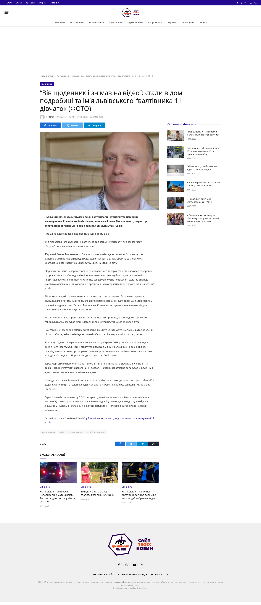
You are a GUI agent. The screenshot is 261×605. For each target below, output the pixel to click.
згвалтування (48, 432)
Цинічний (59, 22)
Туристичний (135, 22)
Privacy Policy (159, 574)
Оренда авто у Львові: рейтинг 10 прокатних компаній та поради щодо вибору (203, 151)
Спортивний (155, 22)
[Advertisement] (130, 51)
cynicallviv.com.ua (125, 582)
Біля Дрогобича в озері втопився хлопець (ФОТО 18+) (98, 493)
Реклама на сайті (103, 574)
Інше (202, 22)
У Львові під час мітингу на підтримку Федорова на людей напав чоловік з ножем (203, 218)
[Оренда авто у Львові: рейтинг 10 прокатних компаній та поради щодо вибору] (175, 152)
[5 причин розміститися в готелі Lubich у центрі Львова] (175, 186)
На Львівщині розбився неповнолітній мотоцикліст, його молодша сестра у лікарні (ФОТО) (58, 496)
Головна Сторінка (47, 76)
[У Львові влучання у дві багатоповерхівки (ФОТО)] (175, 203)
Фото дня (54, 2)
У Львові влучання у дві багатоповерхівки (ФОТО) (200, 200)
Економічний (96, 22)
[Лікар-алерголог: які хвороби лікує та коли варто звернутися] (175, 135)
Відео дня (30, 2)
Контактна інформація (132, 574)
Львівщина (187, 22)
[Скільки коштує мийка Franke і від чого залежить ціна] (175, 170)
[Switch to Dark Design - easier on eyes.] (251, 3)
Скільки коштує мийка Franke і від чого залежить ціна (202, 168)
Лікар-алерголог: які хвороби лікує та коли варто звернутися (203, 133)
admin (51, 117)
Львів (61, 432)
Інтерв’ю (43, 2)
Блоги (19, 2)
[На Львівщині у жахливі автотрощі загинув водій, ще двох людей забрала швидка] (140, 472)
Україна (172, 22)
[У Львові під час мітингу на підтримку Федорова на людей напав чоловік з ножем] (175, 219)
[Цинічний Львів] (130, 12)
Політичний (77, 22)
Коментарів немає (80, 117)
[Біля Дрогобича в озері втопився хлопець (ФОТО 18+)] (99, 472)
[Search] (255, 2)
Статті (9, 2)
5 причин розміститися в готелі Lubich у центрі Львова (203, 184)
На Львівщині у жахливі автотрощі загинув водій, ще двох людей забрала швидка (139, 495)
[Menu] (6, 12)
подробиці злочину (95, 432)
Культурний (116, 22)
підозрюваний (75, 432)
